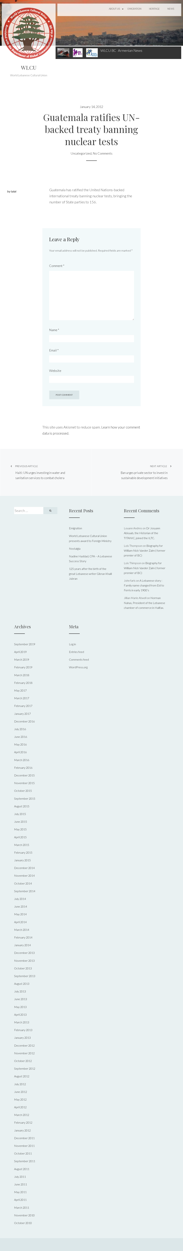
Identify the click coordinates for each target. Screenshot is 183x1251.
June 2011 (20, 1184)
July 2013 (20, 991)
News (170, 8)
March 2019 (21, 659)
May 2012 (20, 1099)
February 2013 (23, 1030)
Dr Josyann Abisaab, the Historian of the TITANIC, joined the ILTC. (142, 532)
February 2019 (23, 667)
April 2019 (20, 651)
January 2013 (22, 1037)
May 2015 (20, 829)
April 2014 (20, 922)
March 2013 (21, 1022)
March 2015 (21, 844)
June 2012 (20, 1091)
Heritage (154, 8)
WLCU (28, 67)
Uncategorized (81, 153)
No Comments (102, 153)
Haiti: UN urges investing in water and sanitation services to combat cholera (40, 472)
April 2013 (20, 1014)
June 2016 (20, 736)
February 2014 (23, 937)
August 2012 (21, 1076)
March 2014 (21, 929)
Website (55, 371)
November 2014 (24, 875)
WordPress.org (78, 667)
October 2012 (23, 1060)
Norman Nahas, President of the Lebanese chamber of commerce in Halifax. (144, 602)
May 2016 (20, 744)
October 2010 (23, 1223)
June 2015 (20, 821)
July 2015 (20, 814)
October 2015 (23, 790)
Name (54, 330)
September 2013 (24, 976)
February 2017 (23, 705)
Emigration (134, 8)
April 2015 (20, 837)
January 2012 (22, 1130)
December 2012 (24, 1045)
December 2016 (24, 721)
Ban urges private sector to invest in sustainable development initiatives (144, 472)
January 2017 (22, 713)
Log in (72, 644)
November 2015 (24, 783)
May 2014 (20, 914)
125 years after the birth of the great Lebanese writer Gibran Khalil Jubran (90, 573)
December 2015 (24, 775)
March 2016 (21, 760)
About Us (114, 8)
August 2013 (21, 983)
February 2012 (23, 1122)
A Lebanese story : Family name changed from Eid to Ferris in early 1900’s (144, 585)
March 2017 (21, 698)
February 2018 (23, 682)
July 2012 (20, 1084)
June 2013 (20, 999)
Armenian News (130, 50)
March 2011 (21, 1207)
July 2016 (20, 729)
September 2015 (24, 798)
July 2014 (20, 898)
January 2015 (22, 860)
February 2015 (23, 852)
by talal (11, 191)
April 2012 (20, 1107)
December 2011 (24, 1138)
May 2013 (20, 1007)
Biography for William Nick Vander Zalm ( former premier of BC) (144, 550)
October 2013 (23, 968)
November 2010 (24, 1215)
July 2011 (20, 1176)
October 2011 (23, 1153)
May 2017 (20, 690)
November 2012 (24, 1053)
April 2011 (20, 1199)
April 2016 (20, 752)
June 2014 (20, 906)
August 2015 (21, 806)
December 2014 (24, 867)
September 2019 (24, 644)
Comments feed (79, 659)
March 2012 (21, 1114)
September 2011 (24, 1161)
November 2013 (24, 960)
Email (54, 350)
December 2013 (24, 952)
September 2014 (24, 891)
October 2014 (23, 883)
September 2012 (24, 1068)
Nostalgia (74, 548)
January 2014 (22, 945)
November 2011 (24, 1145)
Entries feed (76, 651)
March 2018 (21, 675)
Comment (56, 266)
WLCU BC (108, 50)
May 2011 (20, 1192)
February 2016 (23, 767)
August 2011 (21, 1169)
